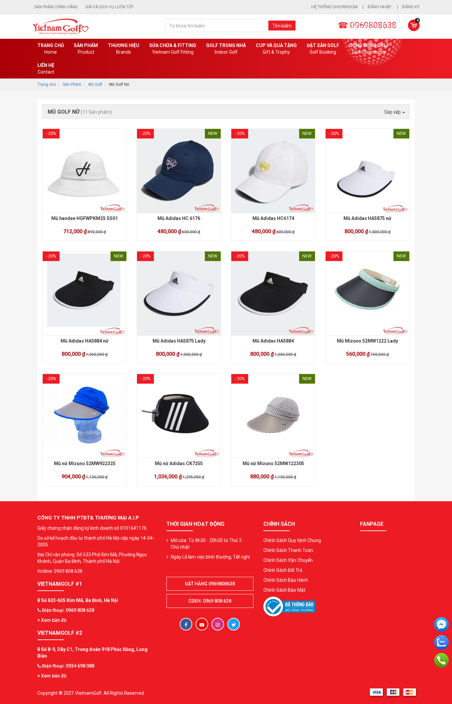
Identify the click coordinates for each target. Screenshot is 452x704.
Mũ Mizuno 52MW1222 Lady (367, 341)
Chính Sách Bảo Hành (285, 580)
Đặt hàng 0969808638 (210, 583)
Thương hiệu (123, 49)
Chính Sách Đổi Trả (282, 570)
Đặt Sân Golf (323, 49)
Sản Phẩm (72, 84)
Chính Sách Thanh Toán (288, 550)
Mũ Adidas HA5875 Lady (179, 341)
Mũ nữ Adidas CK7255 (179, 463)
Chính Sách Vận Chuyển (288, 560)
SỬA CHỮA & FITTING (172, 49)
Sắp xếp (393, 112)
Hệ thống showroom (334, 6)
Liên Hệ (45, 69)
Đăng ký (411, 6)
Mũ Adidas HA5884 (273, 341)
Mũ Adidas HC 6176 (179, 218)
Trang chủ (50, 49)
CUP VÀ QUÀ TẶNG (276, 49)
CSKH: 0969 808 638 (209, 601)
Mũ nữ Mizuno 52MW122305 (273, 463)
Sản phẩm (86, 49)
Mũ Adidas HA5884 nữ (85, 341)
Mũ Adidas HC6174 (273, 218)
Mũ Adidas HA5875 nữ (367, 218)
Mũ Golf (95, 84)
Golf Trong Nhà (226, 49)
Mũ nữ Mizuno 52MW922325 (84, 463)
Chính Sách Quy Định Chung (292, 540)
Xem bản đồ (53, 620)
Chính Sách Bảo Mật (284, 590)
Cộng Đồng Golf (369, 49)
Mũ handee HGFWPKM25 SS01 (84, 218)
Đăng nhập (380, 6)
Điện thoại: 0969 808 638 (68, 610)
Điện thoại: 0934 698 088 (68, 666)
